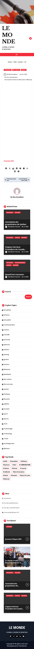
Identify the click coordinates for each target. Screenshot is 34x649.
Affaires (7, 315)
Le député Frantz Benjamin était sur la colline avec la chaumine (13, 563)
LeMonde (7, 471)
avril (15, 464)
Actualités (7, 69)
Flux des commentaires (11, 508)
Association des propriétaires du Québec (15, 223)
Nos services (8, 384)
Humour (6, 364)
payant (24, 69)
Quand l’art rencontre (14, 274)
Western (7, 448)
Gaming (6, 354)
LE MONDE (8, 35)
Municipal (30, 79)
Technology (8, 433)
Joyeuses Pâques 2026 (13, 539)
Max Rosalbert (18, 197)
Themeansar (22, 646)
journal (23, 468)
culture (17, 237)
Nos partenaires (19, 471)
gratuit (6, 359)
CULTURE (6, 335)
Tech (5, 424)
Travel (6, 438)
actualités (9, 79)
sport (6, 414)
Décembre (22, 79)
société (14, 475)
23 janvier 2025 (9, 161)
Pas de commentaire (11, 77)
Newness (7, 369)
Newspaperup (11, 646)
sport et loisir (25, 475)
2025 (5, 461)
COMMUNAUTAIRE (25, 464)
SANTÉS (6, 404)
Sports (6, 419)
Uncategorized (9, 443)
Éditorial (7, 344)
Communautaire (20, 262)
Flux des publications (11, 503)
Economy (7, 339)
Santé (6, 475)
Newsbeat (7, 374)
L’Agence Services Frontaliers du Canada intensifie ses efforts (14, 249)
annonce (7, 464)
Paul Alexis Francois (14, 226)
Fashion (6, 349)
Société (17, 212)
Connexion (7, 498)
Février (15, 468)
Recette (7, 399)
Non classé (16, 69)
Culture (15, 79)
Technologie (8, 429)
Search (8, 291)
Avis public (7, 320)
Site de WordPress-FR (11, 512)
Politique (7, 394)
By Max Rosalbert (12, 74)
